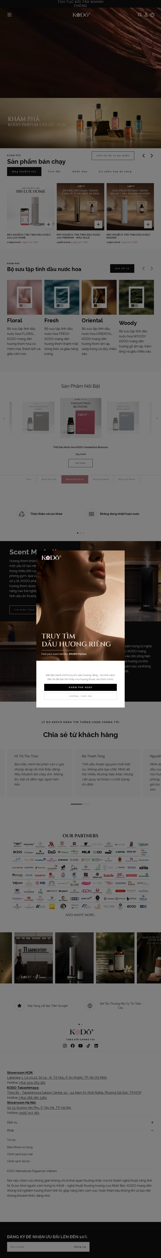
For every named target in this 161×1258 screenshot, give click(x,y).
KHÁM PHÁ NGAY (80, 687)
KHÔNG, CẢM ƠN (80, 696)
